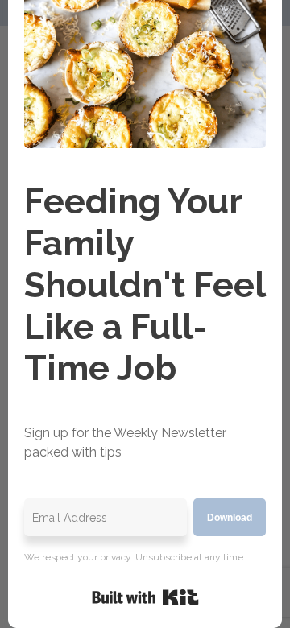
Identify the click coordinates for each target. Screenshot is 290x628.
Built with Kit (145, 597)
